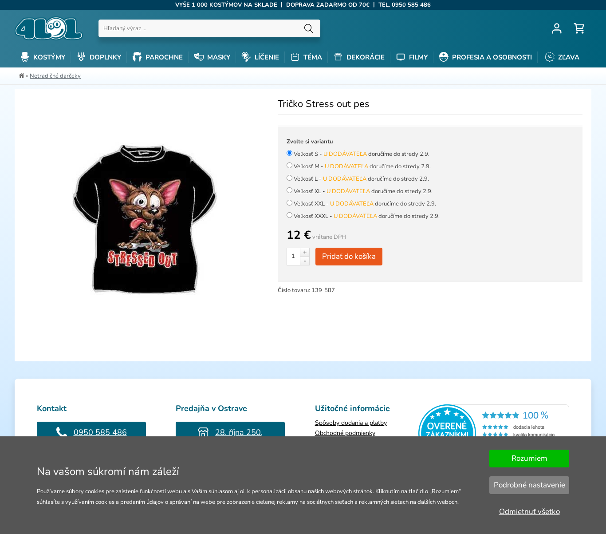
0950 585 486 (100, 432)
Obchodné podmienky (345, 433)
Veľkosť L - (361, 179)
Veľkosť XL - (363, 191)
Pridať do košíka (349, 256)
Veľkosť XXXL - (367, 216)
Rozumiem (529, 458)
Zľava (567, 57)
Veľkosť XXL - (365, 204)
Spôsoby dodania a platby (351, 423)
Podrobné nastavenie (529, 485)
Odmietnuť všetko (529, 511)
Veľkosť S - (361, 154)
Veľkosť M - (362, 166)
